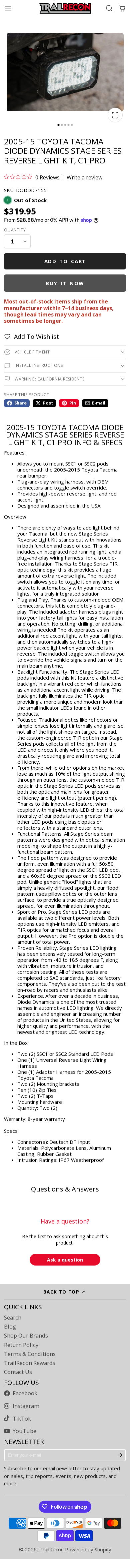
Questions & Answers (65, 1189)
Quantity (15, 230)
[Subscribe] (120, 1455)
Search (12, 1317)
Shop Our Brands (26, 1335)
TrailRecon (51, 1549)
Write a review (84, 177)
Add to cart (65, 261)
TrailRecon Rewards (29, 1363)
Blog (10, 1326)
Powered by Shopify (88, 1549)
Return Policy (21, 1345)
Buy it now (65, 283)
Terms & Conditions (30, 1354)
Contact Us (18, 1372)
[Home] (65, 8)
